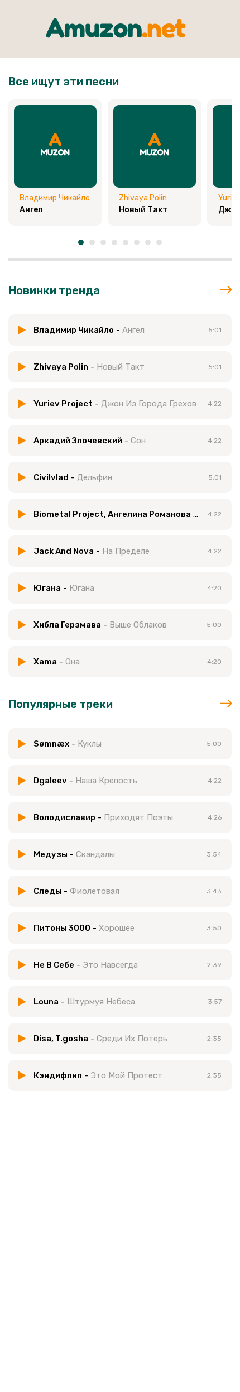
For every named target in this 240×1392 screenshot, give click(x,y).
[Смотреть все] (226, 290)
